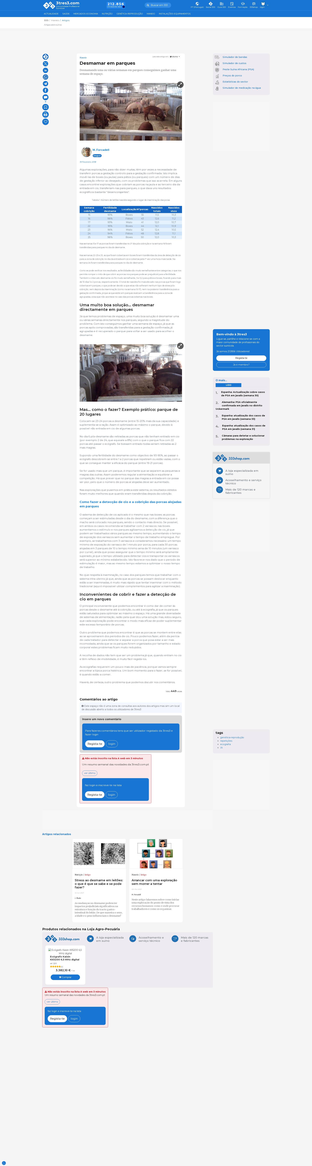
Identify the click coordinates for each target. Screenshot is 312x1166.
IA (221, 747)
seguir (97, 155)
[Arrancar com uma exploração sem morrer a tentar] (156, 854)
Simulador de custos (234, 63)
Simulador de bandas (235, 57)
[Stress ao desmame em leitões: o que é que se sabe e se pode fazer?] (99, 854)
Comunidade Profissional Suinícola (67, 7)
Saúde (66, 13)
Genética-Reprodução (130, 13)
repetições (226, 740)
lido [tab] (228, 385)
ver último (90, 773)
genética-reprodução (232, 737)
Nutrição (107, 13)
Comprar (66, 977)
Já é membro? (241, 364)
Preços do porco (232, 75)
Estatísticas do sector (235, 81)
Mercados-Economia (85, 13)
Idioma (174, 57)
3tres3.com (67, 3)
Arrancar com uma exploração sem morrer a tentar (154, 882)
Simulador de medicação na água (242, 87)
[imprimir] (45, 114)
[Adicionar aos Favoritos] (45, 107)
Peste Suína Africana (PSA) (238, 69)
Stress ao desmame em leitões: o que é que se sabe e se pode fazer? (99, 883)
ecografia (225, 744)
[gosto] (45, 122)
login (111, 743)
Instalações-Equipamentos (175, 13)
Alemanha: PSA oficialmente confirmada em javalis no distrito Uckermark (239, 405)
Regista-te (95, 743)
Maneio (151, 13)
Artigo (88, 875)
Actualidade (51, 13)
